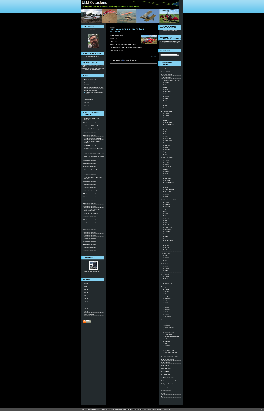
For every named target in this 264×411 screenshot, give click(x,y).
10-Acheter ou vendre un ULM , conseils (94, 153)
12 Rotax (165, 343)
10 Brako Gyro (166, 298)
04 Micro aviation (167, 133)
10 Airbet (165, 293)
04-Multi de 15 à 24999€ (167, 111)
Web (162, 396)
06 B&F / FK (166, 218)
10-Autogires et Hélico (166, 286)
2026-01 (86, 305)
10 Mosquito (166, 314)
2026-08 (86, 283)
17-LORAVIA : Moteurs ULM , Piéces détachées (93, 178)
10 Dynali (165, 302)
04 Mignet (165, 136)
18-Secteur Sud (165, 371)
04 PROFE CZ (166, 145)
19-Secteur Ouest (165, 374)
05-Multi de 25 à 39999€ (167, 157)
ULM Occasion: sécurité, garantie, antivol (94, 93)
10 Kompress (166, 309)
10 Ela (164, 305)
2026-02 (86, 302)
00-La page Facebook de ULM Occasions (91, 119)
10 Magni (165, 311)
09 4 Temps (166, 276)
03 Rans (165, 105)
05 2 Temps (166, 160)
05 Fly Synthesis (167, 180)
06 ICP (164, 238)
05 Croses (165, 173)
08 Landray (166, 268)
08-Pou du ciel (164, 263)
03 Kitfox (165, 94)
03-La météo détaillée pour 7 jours (92, 129)
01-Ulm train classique (166, 74)
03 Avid (165, 87)
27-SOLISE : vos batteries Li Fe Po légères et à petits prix (92, 210)
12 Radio (165, 339)
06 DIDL (165, 222)
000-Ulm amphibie (165, 387)
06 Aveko (165, 213)
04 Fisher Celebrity (168, 122)
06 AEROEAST (167, 204)
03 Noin (165, 100)
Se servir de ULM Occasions (91, 90)
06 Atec (165, 211)
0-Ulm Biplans (164, 68)
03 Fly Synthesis (167, 91)
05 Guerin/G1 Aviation (168, 182)
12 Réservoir (166, 345)
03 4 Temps (166, 84)
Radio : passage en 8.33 (90, 79)
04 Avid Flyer (166, 120)
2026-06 (86, 289)
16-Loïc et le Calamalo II (90, 174)
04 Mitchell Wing (167, 138)
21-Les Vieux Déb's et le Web (91, 190)
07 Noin (165, 255)
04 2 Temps (166, 113)
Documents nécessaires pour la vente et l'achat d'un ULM (94, 83)
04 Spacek (165, 152)
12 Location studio (167, 334)
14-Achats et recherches (167, 359)
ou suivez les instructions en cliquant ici (170, 42)
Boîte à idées (87, 105)
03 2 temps (166, 82)
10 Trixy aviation (167, 316)
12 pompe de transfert (168, 350)
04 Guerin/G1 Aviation (168, 124)
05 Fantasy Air (166, 176)
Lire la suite (153, 56)
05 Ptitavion (166, 187)
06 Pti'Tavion (166, 245)
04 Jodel (165, 129)
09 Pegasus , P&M (167, 283)
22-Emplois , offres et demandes (169, 384)
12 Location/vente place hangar (171, 336)
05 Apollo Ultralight (167, 166)
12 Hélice (165, 329)
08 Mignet (165, 270)
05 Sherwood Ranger (168, 191)
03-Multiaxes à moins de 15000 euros (170, 80)
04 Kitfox (165, 131)
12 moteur (165, 348)
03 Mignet (165, 98)
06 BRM (165, 220)
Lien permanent (117, 60)
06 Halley (165, 234)
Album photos (88, 258)
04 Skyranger (166, 149)
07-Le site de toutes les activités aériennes (92, 142)
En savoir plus (166, 409)
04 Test (165, 154)
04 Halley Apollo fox (168, 127)
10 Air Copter (166, 291)
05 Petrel (165, 185)
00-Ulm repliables (165, 71)
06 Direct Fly (166, 224)
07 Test (165, 260)
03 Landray (166, 96)
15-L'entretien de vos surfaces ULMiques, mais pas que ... (91, 170)
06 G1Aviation (166, 231)
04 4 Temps (166, 115)
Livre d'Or (86, 102)
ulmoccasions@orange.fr (92, 56)
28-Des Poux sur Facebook (91, 213)
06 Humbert (166, 236)
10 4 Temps (166, 289)
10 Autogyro (166, 296)
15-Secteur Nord (165, 362)
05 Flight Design (167, 178)
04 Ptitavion (166, 147)
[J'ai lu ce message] (262, 409)
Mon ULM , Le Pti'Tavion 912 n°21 (92, 271)
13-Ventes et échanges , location (169, 356)
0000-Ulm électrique (166, 390)
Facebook (126, 60)
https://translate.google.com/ (170, 30)
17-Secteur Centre (165, 368)
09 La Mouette (166, 281)
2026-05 (86, 292)
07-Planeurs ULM (165, 253)
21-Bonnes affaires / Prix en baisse (170, 380)
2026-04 (86, 295)
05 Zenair (165, 196)
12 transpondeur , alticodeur (170, 352)
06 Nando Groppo (167, 243)
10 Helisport (166, 307)
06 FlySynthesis (167, 229)
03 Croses (165, 89)
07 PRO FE (166, 258)
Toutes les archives (89, 314)
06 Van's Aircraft (167, 249)
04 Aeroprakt (166, 118)
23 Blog (163, 393)
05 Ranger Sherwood (168, 189)
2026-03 (86, 298)
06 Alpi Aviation (166, 209)
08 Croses (165, 266)
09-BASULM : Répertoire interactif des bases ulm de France (93, 149)
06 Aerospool (166, 206)
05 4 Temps (166, 162)
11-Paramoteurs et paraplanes (168, 320)
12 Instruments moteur (168, 332)
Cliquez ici (92, 29)
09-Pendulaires (165, 274)
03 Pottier (165, 103)
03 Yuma (165, 107)
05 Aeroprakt (166, 164)
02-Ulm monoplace (166, 77)
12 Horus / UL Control (168, 327)
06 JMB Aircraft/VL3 (168, 240)
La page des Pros (88, 99)
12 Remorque (166, 341)
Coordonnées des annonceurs (93, 96)
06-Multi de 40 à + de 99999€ (168, 200)
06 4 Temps (166, 202)
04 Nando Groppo (167, 140)
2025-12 (86, 308)
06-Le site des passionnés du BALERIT (94, 138)
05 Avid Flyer (166, 171)
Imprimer (133, 60)
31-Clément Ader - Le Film (90, 223)
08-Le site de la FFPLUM (90, 145)
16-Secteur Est (165, 365)
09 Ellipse (165, 278)
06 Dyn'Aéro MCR (167, 227)
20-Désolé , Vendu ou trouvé (168, 377)
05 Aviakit (165, 169)
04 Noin (165, 142)
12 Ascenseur (166, 325)
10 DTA (165, 300)
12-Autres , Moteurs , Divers (168, 323)
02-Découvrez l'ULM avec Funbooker (93, 125)
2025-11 (86, 311)
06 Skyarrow (166, 247)
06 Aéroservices (167, 215)
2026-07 (86, 286)
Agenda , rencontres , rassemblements (93, 87)
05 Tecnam (166, 194)
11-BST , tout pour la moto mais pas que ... (94, 157)
